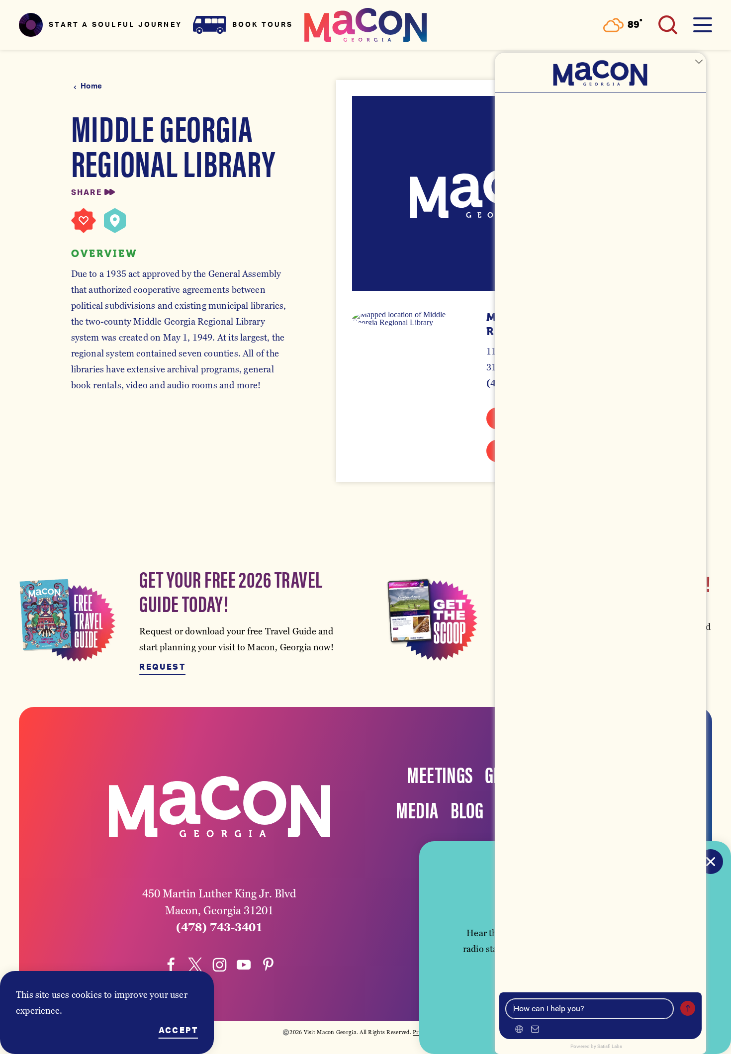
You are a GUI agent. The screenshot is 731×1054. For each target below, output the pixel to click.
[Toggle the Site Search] (667, 24)
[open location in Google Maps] (410, 319)
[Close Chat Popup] (698, 62)
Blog (467, 809)
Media (417, 809)
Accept (178, 1031)
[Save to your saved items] (83, 220)
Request (162, 667)
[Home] (365, 25)
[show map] (115, 220)
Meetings (440, 774)
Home (91, 86)
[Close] (710, 861)
